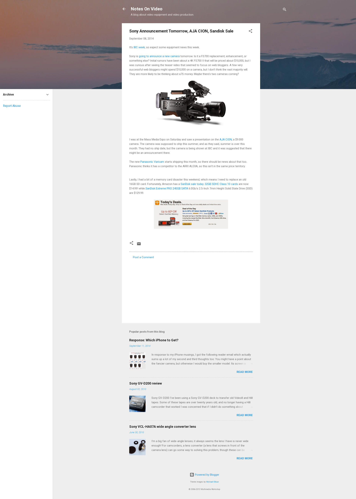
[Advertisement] (275, 78)
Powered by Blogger (206, 474)
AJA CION (226, 139)
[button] (250, 32)
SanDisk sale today (192, 184)
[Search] (284, 10)
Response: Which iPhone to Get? (153, 340)
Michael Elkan (212, 482)
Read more (245, 372)
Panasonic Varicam (152, 161)
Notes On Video (146, 9)
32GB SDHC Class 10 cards (221, 184)
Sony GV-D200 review (145, 383)
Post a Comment (143, 257)
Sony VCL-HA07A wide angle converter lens (162, 427)
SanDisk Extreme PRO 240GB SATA (167, 188)
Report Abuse (12, 106)
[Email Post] (139, 245)
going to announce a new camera (159, 56)
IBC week (139, 47)
